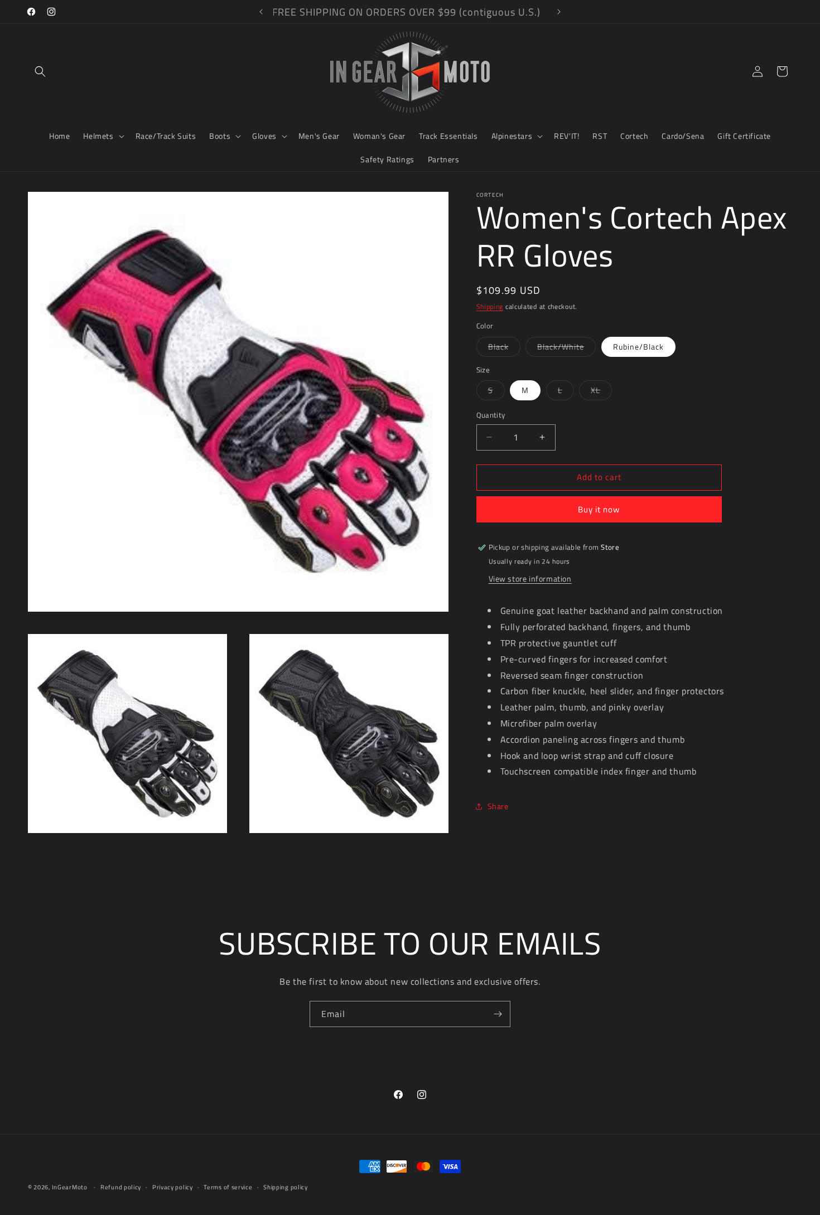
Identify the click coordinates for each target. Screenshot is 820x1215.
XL (601, 392)
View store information (530, 579)
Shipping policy (285, 1187)
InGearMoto (70, 1187)
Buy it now (599, 509)
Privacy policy (172, 1187)
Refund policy (120, 1187)
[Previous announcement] (261, 11)
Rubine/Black (638, 346)
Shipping (490, 306)
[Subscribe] (497, 1014)
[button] (40, 71)
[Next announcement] (559, 11)
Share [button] (498, 806)
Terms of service (228, 1187)
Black (504, 348)
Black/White (566, 348)
